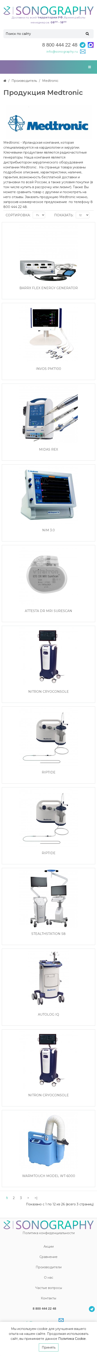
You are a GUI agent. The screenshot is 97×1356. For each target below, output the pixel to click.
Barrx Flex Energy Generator (48, 288)
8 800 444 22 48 (59, 45)
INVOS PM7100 (48, 369)
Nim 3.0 (48, 530)
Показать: (64, 215)
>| (36, 1198)
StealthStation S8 (48, 934)
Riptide (48, 772)
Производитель (24, 81)
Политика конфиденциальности (49, 1233)
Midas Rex (48, 449)
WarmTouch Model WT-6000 (48, 1176)
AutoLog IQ (48, 1014)
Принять (48, 1347)
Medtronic (50, 81)
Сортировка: (18, 215)
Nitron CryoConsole (48, 691)
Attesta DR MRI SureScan (48, 611)
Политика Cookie (72, 1339)
